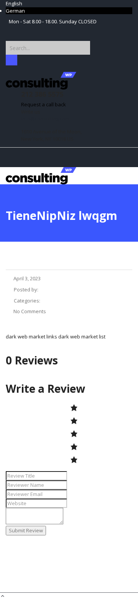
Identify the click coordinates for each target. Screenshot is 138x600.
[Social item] (11, 30)
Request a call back (43, 104)
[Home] (41, 175)
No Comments (29, 311)
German (15, 10)
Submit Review (26, 530)
